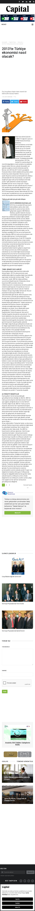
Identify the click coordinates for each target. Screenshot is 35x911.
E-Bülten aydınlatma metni (7, 875)
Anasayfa (4, 42)
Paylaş (6, 101)
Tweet (15, 101)
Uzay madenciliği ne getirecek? (11, 576)
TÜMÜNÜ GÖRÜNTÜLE (25, 761)
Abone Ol (17, 513)
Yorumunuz (6, 646)
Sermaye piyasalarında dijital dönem (13, 631)
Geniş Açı (20, 42)
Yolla (4, 691)
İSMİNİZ (4, 670)
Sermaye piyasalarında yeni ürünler (13, 603)
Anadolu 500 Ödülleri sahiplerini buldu (17, 744)
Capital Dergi (12, 42)
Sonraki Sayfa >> (27, 485)
